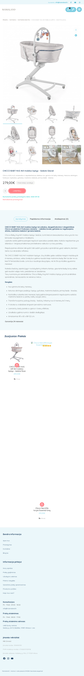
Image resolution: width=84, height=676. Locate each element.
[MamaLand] (8, 9)
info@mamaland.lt (61, 2)
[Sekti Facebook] (71, 2)
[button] (76, 30)
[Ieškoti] (73, 9)
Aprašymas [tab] (21, 219)
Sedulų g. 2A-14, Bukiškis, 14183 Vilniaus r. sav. (19, 628)
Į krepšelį (17, 191)
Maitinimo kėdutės (24, 20)
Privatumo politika (9, 589)
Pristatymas (7, 545)
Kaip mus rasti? (8, 593)
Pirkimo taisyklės (9, 581)
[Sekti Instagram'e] (79, 2)
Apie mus (6, 541)
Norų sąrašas (8, 568)
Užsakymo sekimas (10, 577)
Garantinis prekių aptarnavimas (14, 585)
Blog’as (5, 553)
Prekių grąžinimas (9, 572)
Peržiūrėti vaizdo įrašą (76, 35)
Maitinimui (13, 20)
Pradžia (5, 20)
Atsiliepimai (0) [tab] (61, 219)
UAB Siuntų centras (10, 625)
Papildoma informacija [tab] (40, 219)
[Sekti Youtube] (75, 2)
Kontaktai (6, 549)
